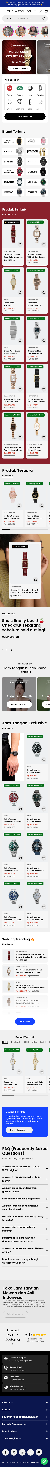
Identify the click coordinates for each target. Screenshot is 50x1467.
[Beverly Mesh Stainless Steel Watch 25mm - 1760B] (12, 1061)
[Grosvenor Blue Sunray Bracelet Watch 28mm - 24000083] (37, 330)
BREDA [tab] (5, 1042)
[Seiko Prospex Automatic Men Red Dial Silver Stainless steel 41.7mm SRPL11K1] (13, 797)
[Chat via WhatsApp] (44, 1461)
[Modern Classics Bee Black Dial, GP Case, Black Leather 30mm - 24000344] (35, 495)
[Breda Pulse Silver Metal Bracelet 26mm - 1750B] (13, 330)
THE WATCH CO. (15, 1462)
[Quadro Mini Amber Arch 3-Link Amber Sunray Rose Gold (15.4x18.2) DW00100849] (13, 426)
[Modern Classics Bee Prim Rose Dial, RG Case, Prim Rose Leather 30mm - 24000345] (12, 495)
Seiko (29, 767)
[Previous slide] (2, 650)
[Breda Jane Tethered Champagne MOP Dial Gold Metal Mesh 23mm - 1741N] (13, 282)
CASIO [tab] (43, 1042)
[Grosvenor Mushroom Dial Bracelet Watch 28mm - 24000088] (37, 282)
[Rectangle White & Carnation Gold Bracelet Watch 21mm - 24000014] (13, 378)
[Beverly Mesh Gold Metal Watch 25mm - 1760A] (35, 1061)
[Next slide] (11, 650)
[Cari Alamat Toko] (35, 11)
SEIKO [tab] (26, 1042)
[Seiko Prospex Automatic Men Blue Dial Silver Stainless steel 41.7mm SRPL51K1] (13, 895)
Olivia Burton (9, 251)
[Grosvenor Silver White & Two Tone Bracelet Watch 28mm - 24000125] (37, 233)
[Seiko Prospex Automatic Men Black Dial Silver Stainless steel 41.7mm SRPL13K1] (37, 748)
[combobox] (25, 18)
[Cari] (44, 18)
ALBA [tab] (34, 1042)
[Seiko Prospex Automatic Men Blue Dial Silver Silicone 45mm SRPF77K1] (37, 846)
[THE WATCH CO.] (13, 757)
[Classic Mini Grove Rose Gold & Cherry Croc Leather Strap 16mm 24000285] (13, 233)
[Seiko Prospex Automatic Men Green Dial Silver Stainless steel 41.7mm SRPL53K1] (13, 846)
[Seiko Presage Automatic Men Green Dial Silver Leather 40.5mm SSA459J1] (37, 797)
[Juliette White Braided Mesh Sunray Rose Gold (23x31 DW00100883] (37, 426)
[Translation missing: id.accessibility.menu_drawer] (4, 11)
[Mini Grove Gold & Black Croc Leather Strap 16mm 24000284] (37, 378)
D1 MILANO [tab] (15, 1042)
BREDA (6, 299)
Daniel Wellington (11, 444)
